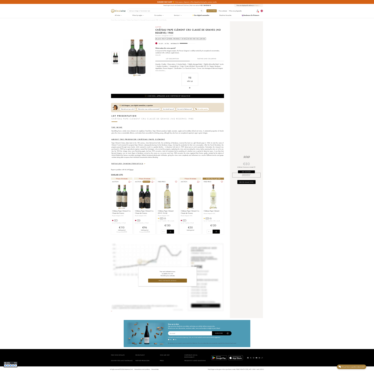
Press (162, 360)
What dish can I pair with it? (128, 109)
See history (246, 172)
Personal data (155, 369)
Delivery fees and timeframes (122, 360)
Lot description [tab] (172, 59)
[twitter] (250, 358)
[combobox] (258, 5)
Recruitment (140, 355)
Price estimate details (167, 280)
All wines (117, 15)
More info (158, 55)
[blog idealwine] (262, 358)
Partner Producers (142, 360)
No (175, 339)
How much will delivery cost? (184, 109)
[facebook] (248, 358)
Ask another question (202, 109)
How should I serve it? (168, 109)
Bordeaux (123, 20)
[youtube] (256, 358)
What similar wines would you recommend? (149, 109)
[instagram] (253, 358)
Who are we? (165, 355)
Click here (186, 5)
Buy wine (117, 20)
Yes (171, 339)
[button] (135, 58)
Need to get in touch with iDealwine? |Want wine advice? (187, 5)
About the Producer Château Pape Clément (138, 139)
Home (112, 20)
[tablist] (189, 58)
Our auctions (158, 15)
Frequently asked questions (195, 360)
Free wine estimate (118, 355)
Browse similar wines (246, 182)
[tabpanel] (189, 67)
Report (131, 170)
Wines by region (137, 15)
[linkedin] (259, 358)
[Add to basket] (170, 232)
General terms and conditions (142, 369)
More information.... (160, 70)
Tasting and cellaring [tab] (206, 59)
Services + (177, 15)
